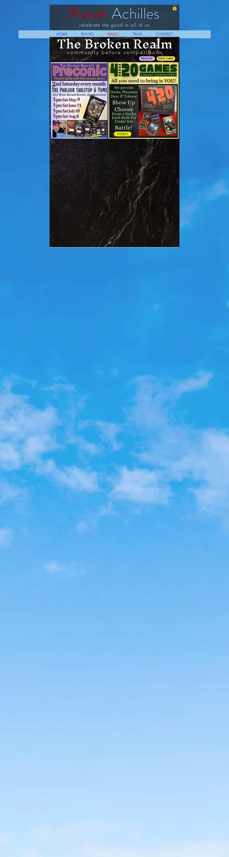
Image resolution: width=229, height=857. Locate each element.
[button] (175, 7)
